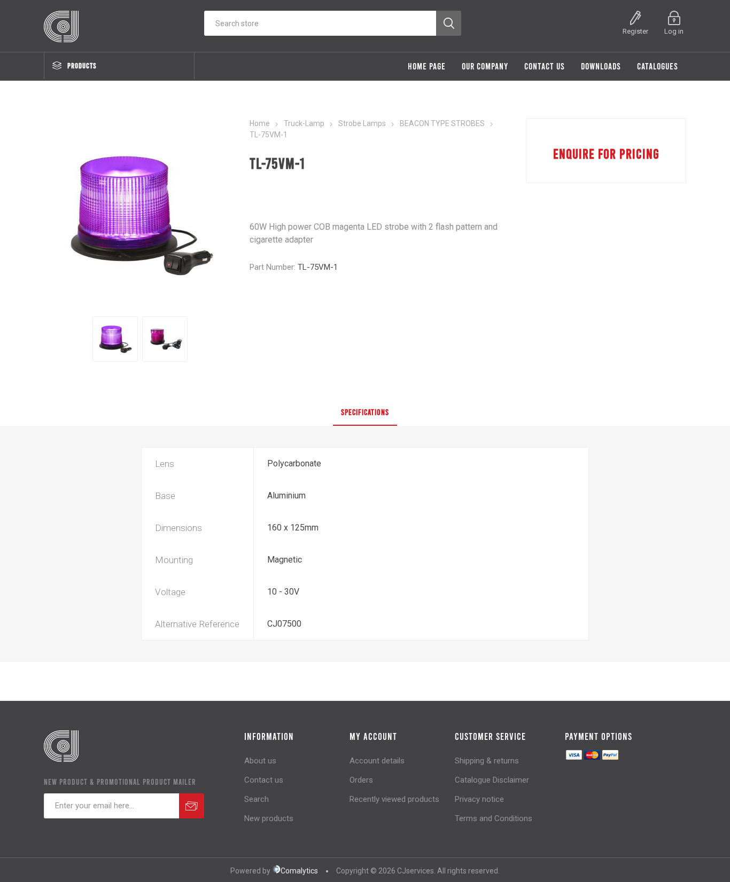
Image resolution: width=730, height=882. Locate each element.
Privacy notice (479, 799)
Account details (377, 761)
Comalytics (299, 871)
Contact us (263, 780)
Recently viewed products (394, 799)
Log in (674, 31)
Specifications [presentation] (365, 412)
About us (260, 761)
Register (635, 31)
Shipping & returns (487, 761)
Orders (361, 780)
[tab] (365, 412)
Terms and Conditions (493, 818)
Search (256, 799)
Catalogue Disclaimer (492, 780)
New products (268, 818)
